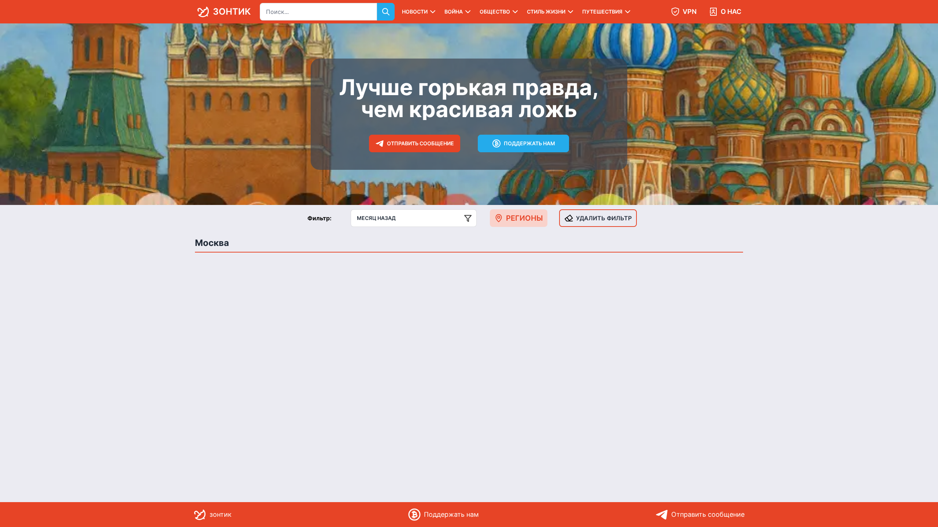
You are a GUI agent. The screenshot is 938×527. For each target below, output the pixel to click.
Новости (415, 11)
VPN (690, 11)
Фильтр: (319, 218)
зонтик (232, 11)
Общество (495, 11)
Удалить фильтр (604, 218)
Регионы (524, 218)
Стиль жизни (546, 11)
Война (453, 11)
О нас (731, 11)
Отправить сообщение (420, 143)
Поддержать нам (529, 143)
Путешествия (602, 11)
